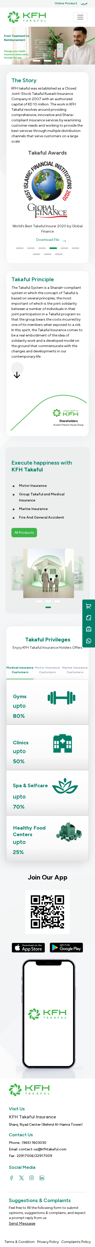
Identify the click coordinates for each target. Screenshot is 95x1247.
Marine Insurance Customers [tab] (75, 670)
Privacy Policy (48, 1242)
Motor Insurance (33, 486)
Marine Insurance (33, 509)
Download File (47, 240)
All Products (24, 532)
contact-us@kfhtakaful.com (42, 1149)
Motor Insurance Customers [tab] (47, 670)
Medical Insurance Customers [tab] (20, 670)
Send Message (22, 1223)
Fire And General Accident (41, 517)
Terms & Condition (19, 1242)
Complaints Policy (76, 1242)
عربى (84, 3)
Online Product (66, 3)
